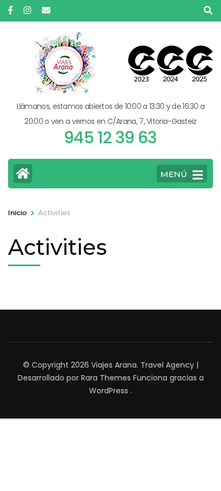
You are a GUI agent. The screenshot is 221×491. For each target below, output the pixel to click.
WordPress (108, 390)
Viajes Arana (114, 365)
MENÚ (173, 174)
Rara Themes (106, 377)
